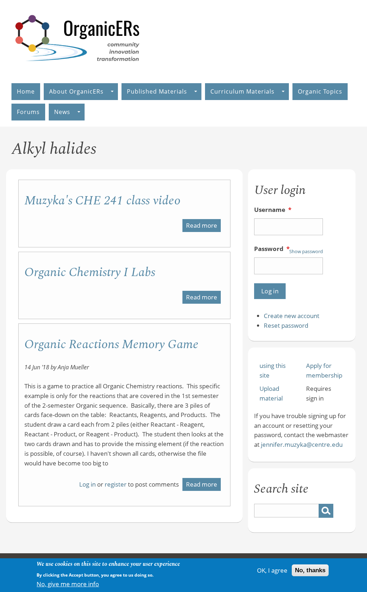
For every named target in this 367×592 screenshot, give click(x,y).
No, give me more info (68, 584)
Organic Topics (320, 91)
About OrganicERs (76, 91)
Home (26, 91)
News (62, 112)
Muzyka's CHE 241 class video (102, 200)
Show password (306, 251)
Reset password (286, 325)
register (116, 484)
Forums (28, 112)
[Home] (77, 69)
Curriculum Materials (242, 91)
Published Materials (157, 91)
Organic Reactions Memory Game (111, 344)
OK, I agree (272, 570)
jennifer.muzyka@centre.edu (302, 444)
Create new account (291, 316)
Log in (87, 484)
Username (272, 209)
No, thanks (310, 570)
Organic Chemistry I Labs (89, 272)
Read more (203, 226)
